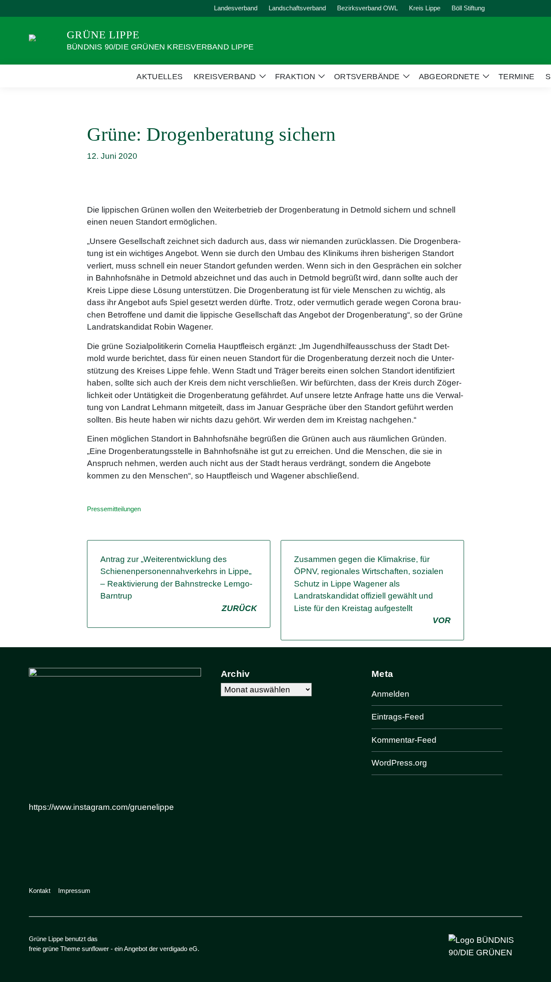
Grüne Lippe (103, 34)
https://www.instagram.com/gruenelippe (101, 807)
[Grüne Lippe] (44, 39)
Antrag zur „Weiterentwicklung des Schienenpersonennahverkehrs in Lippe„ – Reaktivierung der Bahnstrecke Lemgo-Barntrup (178, 584)
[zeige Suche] (507, 8)
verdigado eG (179, 948)
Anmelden (390, 693)
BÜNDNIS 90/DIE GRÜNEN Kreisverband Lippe (160, 47)
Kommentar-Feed (403, 739)
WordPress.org (399, 762)
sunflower (95, 948)
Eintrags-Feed (397, 716)
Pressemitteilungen (114, 509)
